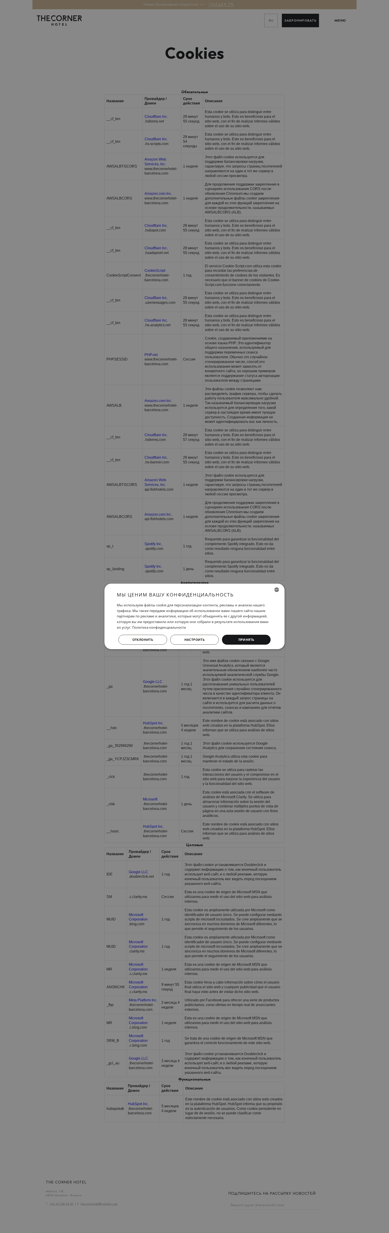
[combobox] (276, 589)
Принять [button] (246, 639)
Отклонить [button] (142, 639)
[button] (194, 640)
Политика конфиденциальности (159, 627)
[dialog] (194, 616)
